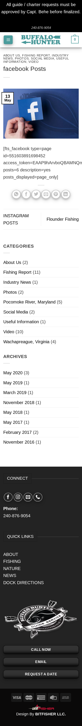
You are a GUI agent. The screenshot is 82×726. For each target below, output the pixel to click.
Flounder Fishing (63, 219)
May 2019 (13, 382)
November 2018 (18, 402)
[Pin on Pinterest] (55, 194)
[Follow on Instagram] (18, 497)
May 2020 (13, 372)
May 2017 (13, 422)
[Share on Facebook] (26, 194)
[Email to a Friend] (45, 194)
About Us (11, 55)
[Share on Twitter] (35, 194)
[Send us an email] (27, 497)
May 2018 (13, 412)
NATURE (12, 568)
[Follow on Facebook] (8, 497)
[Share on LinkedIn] (65, 194)
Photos (22, 58)
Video (33, 61)
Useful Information (21, 321)
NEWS (9, 575)
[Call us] (37, 497)
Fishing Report (36, 55)
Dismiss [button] (41, 18)
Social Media (42, 58)
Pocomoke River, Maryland (29, 302)
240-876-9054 (16, 515)
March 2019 (14, 392)
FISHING (12, 561)
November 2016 (18, 442)
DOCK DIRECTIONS (23, 582)
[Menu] (8, 39)
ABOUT (10, 554)
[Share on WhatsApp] (16, 194)
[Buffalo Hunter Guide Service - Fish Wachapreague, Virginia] (41, 40)
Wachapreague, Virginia (26, 341)
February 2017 (17, 432)
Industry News (17, 282)
